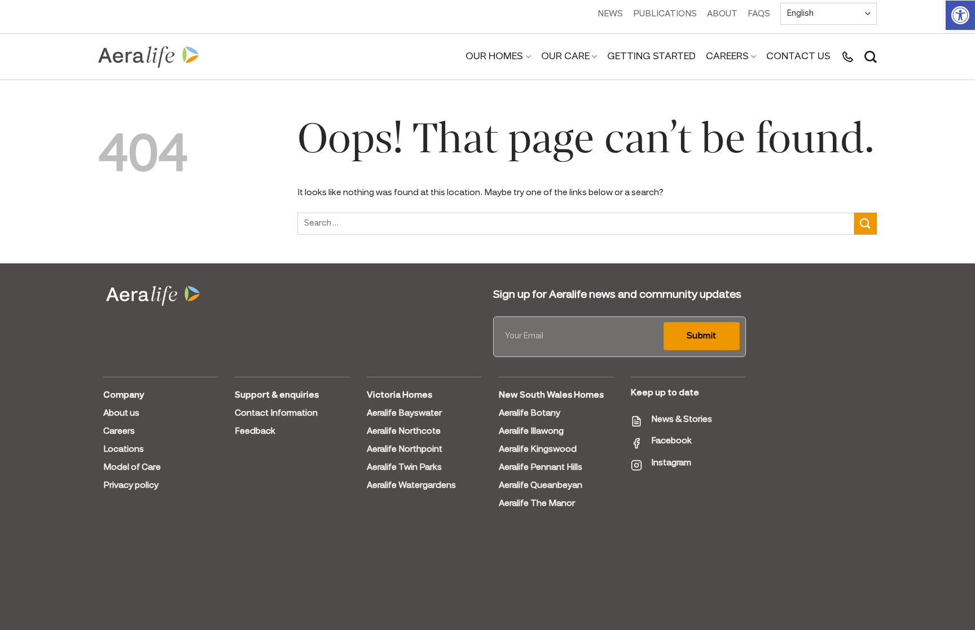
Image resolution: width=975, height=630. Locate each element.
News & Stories (681, 419)
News (610, 14)
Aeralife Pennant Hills (540, 467)
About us (121, 413)
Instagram (671, 463)
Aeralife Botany (529, 413)
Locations (123, 449)
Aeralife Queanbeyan (540, 485)
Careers (727, 56)
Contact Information (276, 413)
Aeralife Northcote (404, 431)
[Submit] (865, 224)
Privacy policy (131, 485)
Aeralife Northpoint (404, 449)
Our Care (565, 56)
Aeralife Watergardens (411, 485)
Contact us (798, 56)
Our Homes (494, 56)
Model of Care (132, 467)
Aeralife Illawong (531, 431)
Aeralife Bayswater (404, 413)
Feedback (255, 431)
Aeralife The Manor (537, 503)
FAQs (759, 14)
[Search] (870, 57)
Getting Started (651, 56)
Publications (665, 14)
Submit (702, 336)
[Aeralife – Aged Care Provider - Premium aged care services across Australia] (149, 57)
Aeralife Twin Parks (404, 467)
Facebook (671, 441)
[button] (960, 15)
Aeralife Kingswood (538, 449)
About (722, 14)
